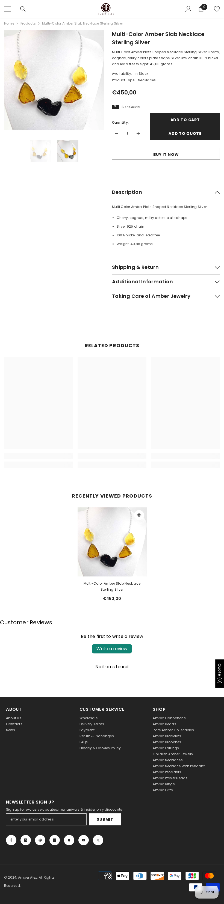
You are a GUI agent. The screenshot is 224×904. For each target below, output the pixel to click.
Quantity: (120, 122)
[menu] (7, 9)
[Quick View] (139, 515)
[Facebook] (11, 840)
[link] (38, 456)
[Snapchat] (69, 840)
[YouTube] (83, 840)
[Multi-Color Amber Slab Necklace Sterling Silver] (112, 541)
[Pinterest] (40, 840)
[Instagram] (25, 840)
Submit (105, 819)
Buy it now (166, 154)
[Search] (23, 9)
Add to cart (185, 120)
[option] (54, 80)
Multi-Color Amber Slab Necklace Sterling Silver (112, 586)
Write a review (111, 649)
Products (28, 23)
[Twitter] (98, 840)
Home (9, 23)
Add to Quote (185, 133)
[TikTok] (54, 840)
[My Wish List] (217, 9)
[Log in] (188, 9)
